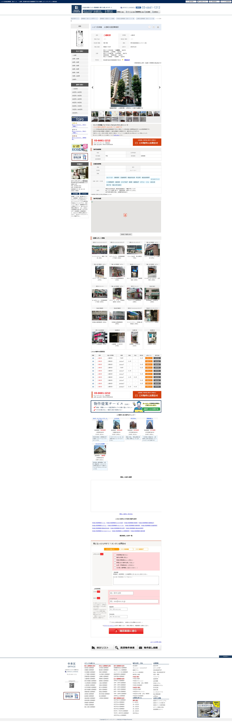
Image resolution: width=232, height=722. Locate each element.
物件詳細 (157, 358)
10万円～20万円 (77, 92)
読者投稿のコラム (158, 685)
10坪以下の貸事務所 (119, 680)
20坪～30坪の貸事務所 (120, 685)
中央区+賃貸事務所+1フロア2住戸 (114, 522)
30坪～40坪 (75, 65)
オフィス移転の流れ (158, 707)
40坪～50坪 (75, 69)
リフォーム (156, 676)
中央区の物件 (136, 678)
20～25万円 (136, 708)
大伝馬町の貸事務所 (104, 674)
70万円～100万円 (77, 109)
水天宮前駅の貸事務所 (90, 687)
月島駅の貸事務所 (89, 704)
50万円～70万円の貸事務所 (121, 711)
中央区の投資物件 (137, 685)
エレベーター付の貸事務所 (121, 672)
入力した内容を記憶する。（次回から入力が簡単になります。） (127, 622)
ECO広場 (155, 687)
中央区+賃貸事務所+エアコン (99, 525)
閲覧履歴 (214, 1)
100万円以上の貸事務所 (120, 715)
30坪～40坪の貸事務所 (120, 687)
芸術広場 (155, 689)
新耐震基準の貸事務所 (120, 674)
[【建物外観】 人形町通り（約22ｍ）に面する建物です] (126, 106)
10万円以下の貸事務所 (120, 700)
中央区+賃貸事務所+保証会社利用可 (134, 528)
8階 (93, 383)
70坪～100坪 (76, 76)
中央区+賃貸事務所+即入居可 (117, 528)
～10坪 (74, 55)
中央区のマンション (138, 680)
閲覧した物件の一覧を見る (126, 514)
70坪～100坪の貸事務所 (120, 693)
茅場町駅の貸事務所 (90, 676)
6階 (93, 370)
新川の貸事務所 (103, 687)
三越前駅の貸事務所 (90, 678)
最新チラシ (136, 670)
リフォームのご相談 (130, 11)
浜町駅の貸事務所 (89, 694)
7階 (93, 377)
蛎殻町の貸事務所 (103, 670)
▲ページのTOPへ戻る (156, 642)
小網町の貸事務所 (103, 676)
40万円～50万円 (77, 102)
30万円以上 (136, 713)
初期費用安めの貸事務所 (120, 667)
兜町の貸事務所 (103, 672)
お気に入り (148, 358)
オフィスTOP (88, 11)
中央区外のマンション (139, 691)
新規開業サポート (158, 709)
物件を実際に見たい (122, 557)
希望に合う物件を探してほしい (125, 562)
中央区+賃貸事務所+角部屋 (130, 522)
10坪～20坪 (75, 58)
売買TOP (111, 11)
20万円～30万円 (77, 95)
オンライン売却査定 (138, 672)
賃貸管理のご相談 (139, 11)
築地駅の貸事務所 (89, 702)
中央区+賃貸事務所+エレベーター (116, 525)
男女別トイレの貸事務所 (120, 670)
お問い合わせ (116, 135)
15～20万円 (136, 706)
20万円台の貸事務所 (119, 704)
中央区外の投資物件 (138, 696)
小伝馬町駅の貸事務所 (90, 683)
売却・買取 (156, 674)
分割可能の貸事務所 (119, 676)
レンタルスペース (158, 692)
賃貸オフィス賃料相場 (159, 705)
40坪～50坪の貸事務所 (120, 689)
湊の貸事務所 (102, 696)
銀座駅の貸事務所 (89, 696)
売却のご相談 (121, 11)
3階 (93, 358)
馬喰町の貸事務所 (103, 678)
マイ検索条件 (227, 1)
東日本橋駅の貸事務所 (90, 689)
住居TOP (99, 11)
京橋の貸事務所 (103, 685)
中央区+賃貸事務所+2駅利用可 (132, 525)
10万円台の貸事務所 (119, 702)
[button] (125, 215)
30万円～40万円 (77, 99)
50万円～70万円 (77, 106)
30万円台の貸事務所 (119, 706)
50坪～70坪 (75, 72)
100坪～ (74, 79)
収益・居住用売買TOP (159, 672)
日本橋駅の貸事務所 (90, 672)
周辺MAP (127, 60)
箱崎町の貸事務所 (103, 680)
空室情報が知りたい (122, 555)
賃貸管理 (155, 678)
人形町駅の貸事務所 (90, 685)
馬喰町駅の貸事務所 (90, 691)
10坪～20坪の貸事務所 (120, 682)
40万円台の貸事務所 (119, 708)
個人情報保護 (156, 694)
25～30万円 (136, 711)
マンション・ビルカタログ (140, 668)
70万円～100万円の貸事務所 (121, 713)
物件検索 (191, 1)
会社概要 (148, 11)
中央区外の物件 (137, 689)
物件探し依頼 (136, 674)
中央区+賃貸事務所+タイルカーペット (101, 531)
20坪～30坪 (75, 62)
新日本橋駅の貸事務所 (90, 680)
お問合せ (156, 11)
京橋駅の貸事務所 (89, 670)
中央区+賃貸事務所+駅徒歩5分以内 (100, 528)
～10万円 (75, 89)
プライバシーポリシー (109, 625)
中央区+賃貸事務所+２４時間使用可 (121, 531)
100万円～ (75, 113)
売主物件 (135, 665)
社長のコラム (156, 683)
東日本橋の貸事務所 (104, 694)
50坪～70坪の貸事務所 (120, 691)
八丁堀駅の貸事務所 (90, 674)
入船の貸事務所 (103, 683)
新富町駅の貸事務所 (90, 700)
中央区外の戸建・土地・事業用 (141, 693)
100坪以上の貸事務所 (119, 696)
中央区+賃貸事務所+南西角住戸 (146, 522)
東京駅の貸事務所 (89, 667)
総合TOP (155, 665)
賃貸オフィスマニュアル (159, 700)
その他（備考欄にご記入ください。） (127, 567)
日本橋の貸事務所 (103, 667)
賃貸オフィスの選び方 (159, 703)
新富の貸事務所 (103, 689)
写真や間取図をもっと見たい (124, 560)
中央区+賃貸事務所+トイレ (98, 522)
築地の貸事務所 (103, 691)
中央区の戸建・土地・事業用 (140, 683)
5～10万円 (135, 702)
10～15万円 (136, 704)
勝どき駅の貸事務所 (90, 707)
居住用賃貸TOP (157, 670)
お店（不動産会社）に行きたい (125, 565)
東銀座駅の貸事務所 (90, 698)
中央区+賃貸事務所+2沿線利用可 (149, 525)
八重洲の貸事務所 (103, 698)
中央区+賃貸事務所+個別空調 (138, 531)
